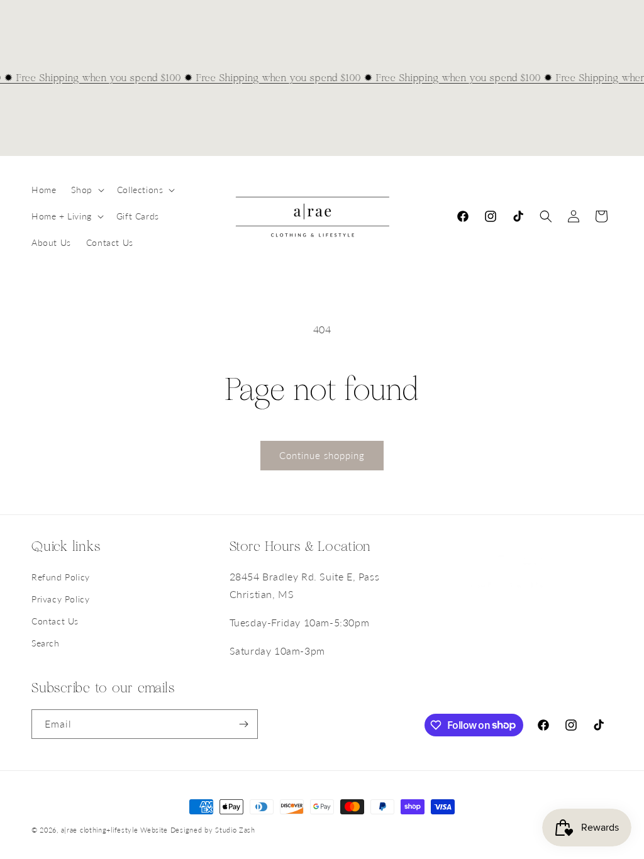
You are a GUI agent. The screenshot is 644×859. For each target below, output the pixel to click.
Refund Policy (60, 577)
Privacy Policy (60, 599)
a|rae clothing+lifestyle (99, 830)
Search (45, 643)
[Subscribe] (243, 724)
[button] (86, 190)
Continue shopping (322, 455)
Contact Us (55, 621)
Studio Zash (235, 830)
